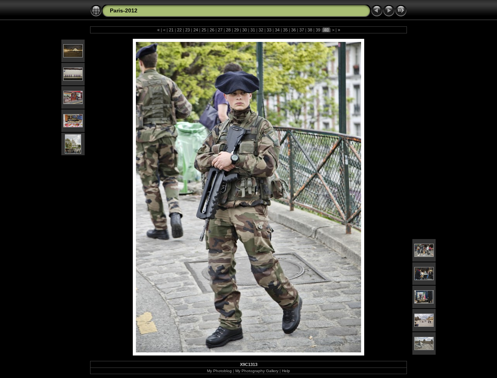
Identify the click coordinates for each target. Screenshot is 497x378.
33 (269, 30)
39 (318, 30)
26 (212, 30)
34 (277, 30)
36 (293, 30)
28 (228, 30)
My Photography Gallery (256, 371)
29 (236, 30)
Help (286, 371)
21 (171, 30)
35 (285, 30)
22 (179, 30)
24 (195, 30)
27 (220, 30)
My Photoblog (219, 371)
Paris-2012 (123, 10)
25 (203, 30)
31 (252, 30)
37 (301, 30)
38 (309, 30)
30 (244, 30)
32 (260, 30)
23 (187, 30)
